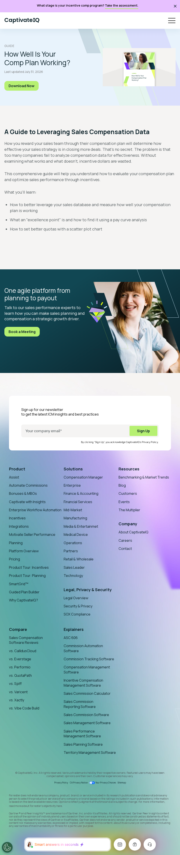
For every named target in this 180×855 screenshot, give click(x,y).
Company (128, 523)
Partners (71, 551)
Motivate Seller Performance (32, 534)
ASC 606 (71, 637)
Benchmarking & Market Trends (144, 477)
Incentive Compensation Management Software (83, 683)
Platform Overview (24, 551)
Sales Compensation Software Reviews (26, 640)
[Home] (22, 21)
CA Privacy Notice (79, 782)
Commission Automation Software (83, 648)
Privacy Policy (150, 442)
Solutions (73, 469)
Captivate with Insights (27, 501)
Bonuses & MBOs (23, 493)
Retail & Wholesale (79, 559)
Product (17, 469)
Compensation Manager (83, 477)
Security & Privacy (78, 606)
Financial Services (78, 501)
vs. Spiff (15, 683)
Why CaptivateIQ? (23, 600)
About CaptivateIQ (133, 532)
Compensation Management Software (87, 669)
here (59, 806)
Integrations (19, 526)
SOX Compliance (77, 614)
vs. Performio (20, 667)
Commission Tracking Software (89, 659)
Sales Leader (74, 567)
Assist (14, 477)
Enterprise (72, 485)
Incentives (17, 518)
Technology (73, 575)
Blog (122, 485)
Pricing (14, 559)
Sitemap (122, 782)
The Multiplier (129, 510)
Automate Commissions (28, 485)
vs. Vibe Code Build (24, 708)
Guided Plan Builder (24, 592)
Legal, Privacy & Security (88, 589)
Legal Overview (76, 598)
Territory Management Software (90, 752)
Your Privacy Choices (105, 782)
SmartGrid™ (18, 583)
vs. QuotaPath (20, 675)
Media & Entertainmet (81, 526)
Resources (129, 469)
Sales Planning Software (83, 744)
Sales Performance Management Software (82, 733)
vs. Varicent (18, 691)
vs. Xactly (16, 700)
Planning (16, 542)
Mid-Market (73, 510)
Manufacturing (75, 518)
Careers (125, 540)
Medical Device (76, 534)
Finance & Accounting (81, 493)
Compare (18, 629)
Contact (125, 548)
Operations (73, 542)
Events (124, 501)
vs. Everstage (20, 659)
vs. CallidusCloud (22, 650)
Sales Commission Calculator (87, 693)
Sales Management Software (87, 722)
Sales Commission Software (86, 714)
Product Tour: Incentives (29, 567)
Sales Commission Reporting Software (80, 704)
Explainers (74, 629)
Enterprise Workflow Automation (35, 510)
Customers (128, 493)
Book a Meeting (22, 331)
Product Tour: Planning (27, 575)
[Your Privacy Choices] (7, 847)
